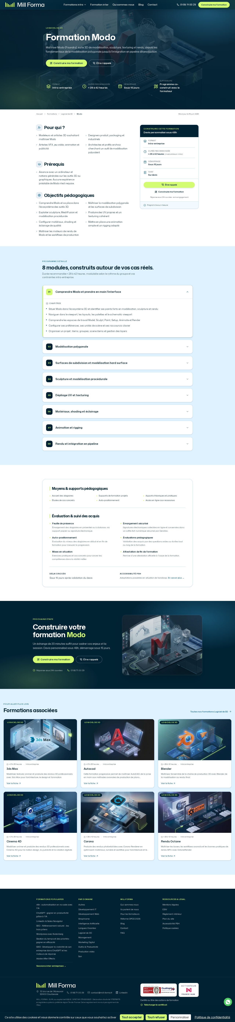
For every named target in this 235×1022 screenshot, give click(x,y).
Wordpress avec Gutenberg (49, 934)
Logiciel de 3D (54, 28)
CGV (164, 909)
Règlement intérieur (172, 914)
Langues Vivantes (87, 928)
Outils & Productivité (88, 946)
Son (80, 956)
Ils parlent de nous (129, 909)
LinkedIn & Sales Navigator (49, 921)
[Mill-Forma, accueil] (24, 4)
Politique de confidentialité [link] (212, 1017)
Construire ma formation (214, 4)
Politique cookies (170, 928)
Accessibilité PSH (171, 923)
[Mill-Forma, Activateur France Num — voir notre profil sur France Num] (189, 990)
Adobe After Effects (45, 958)
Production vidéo (86, 951)
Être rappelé (103, 63)
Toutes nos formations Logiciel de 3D (209, 711)
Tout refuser (156, 1017)
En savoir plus (176, 577)
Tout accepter (132, 1017)
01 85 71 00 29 (188, 4)
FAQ (122, 932)
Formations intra (73, 4)
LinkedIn (123, 992)
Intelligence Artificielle (88, 923)
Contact (152, 4)
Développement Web (88, 914)
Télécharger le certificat (155, 1004)
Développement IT (87, 909)
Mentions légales (170, 904)
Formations (52, 114)
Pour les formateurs (129, 914)
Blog (141, 4)
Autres (81, 904)
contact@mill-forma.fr (101, 992)
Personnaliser (180, 1017)
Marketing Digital (86, 942)
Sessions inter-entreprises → (51, 965)
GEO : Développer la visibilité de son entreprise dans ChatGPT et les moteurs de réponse (54, 950)
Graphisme (84, 918)
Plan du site (168, 918)
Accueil (39, 114)
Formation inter (99, 4)
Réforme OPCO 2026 (130, 918)
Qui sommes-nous (123, 4)
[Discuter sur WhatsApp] (228, 1002)
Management (84, 937)
